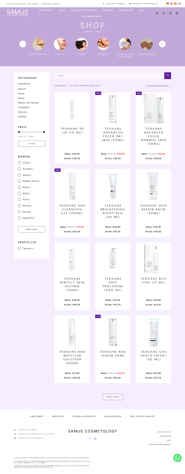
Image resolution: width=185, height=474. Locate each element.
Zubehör (22, 116)
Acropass (27, 168)
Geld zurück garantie (142, 416)
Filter (31, 143)
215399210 (120, 4)
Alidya (26, 193)
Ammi (26, 199)
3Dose (26, 162)
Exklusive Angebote (84, 10)
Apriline (27, 205)
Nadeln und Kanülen (28, 102)
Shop (62, 10)
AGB (169, 440)
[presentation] (22, 44)
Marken (108, 10)
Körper (21, 98)
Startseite (46, 10)
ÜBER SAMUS (36, 416)
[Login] (163, 13)
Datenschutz (164, 432)
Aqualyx (27, 211)
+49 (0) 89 (110, 4)
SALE (142, 10)
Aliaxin (26, 187)
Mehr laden (113, 397)
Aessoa (26, 175)
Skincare (22, 112)
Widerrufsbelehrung (160, 444)
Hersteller (126, 10)
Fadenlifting (24, 83)
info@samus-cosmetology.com (145, 4)
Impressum (165, 436)
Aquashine (28, 217)
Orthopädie (24, 107)
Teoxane (27, 248)
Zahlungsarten (112, 416)
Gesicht (22, 89)
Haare (21, 93)
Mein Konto (58, 416)
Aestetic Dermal (31, 181)
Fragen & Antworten (84, 416)
